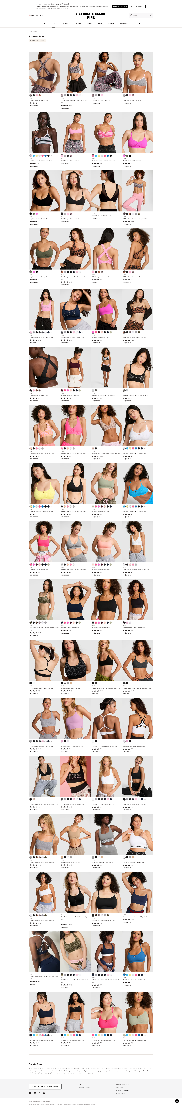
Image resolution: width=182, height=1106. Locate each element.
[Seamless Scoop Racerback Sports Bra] (137, 892)
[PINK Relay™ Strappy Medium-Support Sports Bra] (44, 951)
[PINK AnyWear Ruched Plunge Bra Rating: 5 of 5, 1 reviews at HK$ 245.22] (137, 163)
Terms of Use (32, 1104)
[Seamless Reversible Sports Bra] (75, 660)
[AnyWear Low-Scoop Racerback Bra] (44, 132)
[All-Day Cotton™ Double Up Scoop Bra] (106, 367)
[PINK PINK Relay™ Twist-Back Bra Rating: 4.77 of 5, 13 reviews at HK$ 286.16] (44, 102)
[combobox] (141, 15)
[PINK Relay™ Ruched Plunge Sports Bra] (44, 425)
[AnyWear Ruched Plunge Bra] (137, 132)
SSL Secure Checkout (90, 1104)
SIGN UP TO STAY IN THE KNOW (45, 1086)
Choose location (120, 6)
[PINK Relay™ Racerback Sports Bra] (44, 309)
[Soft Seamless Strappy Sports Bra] (137, 599)
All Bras (35, 31)
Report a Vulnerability (51, 1104)
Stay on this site (137, 6)
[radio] (31, 95)
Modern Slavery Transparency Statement (66, 1104)
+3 (82, 95)
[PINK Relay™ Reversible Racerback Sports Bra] (75, 72)
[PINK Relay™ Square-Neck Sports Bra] (137, 190)
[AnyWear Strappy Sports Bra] (106, 309)
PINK (30, 31)
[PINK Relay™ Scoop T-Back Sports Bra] (44, 660)
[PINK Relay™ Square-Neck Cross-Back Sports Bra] (44, 599)
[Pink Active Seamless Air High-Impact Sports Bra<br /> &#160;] (75, 892)
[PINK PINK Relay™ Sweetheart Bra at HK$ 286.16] (106, 215)
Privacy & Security (40, 1104)
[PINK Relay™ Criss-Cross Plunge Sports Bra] (106, 425)
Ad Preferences (80, 1104)
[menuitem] (43, 24)
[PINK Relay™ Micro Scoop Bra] (106, 72)
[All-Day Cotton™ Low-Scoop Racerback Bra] (106, 660)
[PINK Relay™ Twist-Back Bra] (44, 72)
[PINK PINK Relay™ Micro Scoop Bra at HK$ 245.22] (106, 101)
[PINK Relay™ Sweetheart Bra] (106, 190)
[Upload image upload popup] (150, 15)
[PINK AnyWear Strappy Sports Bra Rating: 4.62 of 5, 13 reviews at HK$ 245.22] (106, 339)
